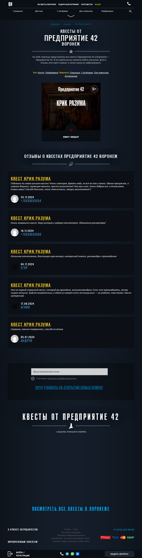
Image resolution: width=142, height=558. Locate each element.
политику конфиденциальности (62, 378)
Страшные (18, 11)
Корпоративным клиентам (23, 541)
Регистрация (22, 555)
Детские (39, 11)
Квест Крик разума (31, 178)
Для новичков (85, 11)
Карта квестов (86, 4)
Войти (19, 552)
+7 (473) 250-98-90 (123, 529)
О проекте (13, 529)
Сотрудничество (29, 529)
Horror (41, 72)
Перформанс (107, 11)
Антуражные (71, 76)
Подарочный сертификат (68, 4)
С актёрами (62, 11)
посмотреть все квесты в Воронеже (71, 509)
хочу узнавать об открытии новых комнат (69, 387)
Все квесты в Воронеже (47, 4)
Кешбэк (98, 4)
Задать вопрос (119, 553)
